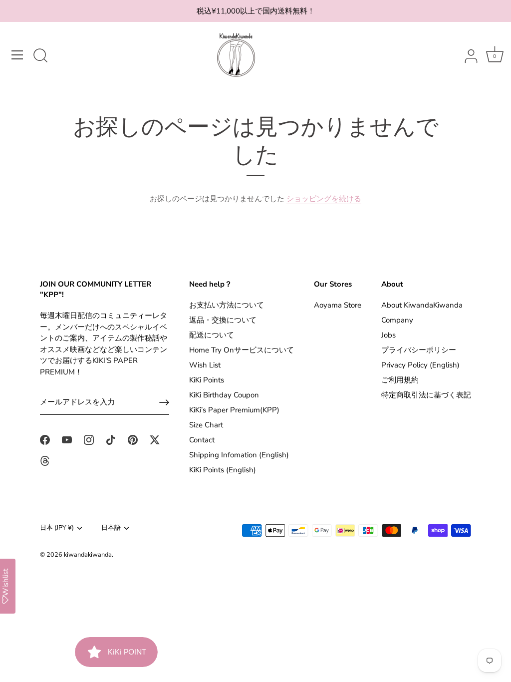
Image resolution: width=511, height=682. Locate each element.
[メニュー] (17, 55)
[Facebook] (45, 439)
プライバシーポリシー (418, 350)
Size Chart (206, 425)
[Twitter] (155, 439)
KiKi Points (206, 380)
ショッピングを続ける (323, 199)
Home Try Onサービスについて (241, 350)
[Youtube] (67, 439)
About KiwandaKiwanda (422, 305)
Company (397, 320)
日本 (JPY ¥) (57, 528)
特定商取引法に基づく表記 (426, 395)
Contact (202, 440)
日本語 (111, 528)
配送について (211, 335)
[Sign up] (164, 402)
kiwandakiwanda (88, 554)
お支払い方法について (226, 305)
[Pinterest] (133, 439)
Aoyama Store (337, 305)
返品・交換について (222, 320)
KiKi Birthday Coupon (224, 395)
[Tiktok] (111, 439)
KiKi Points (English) (222, 470)
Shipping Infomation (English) (239, 455)
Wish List (205, 365)
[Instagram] (89, 439)
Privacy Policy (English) (420, 365)
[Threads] (45, 460)
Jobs (388, 335)
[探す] (40, 56)
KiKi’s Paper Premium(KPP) (234, 410)
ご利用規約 (400, 380)
